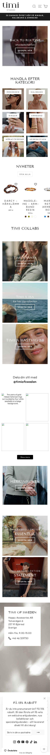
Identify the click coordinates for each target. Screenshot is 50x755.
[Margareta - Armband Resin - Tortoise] (48, 217)
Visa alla (25, 174)
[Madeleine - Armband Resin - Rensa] (35, 217)
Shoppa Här (25, 50)
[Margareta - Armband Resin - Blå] (45, 217)
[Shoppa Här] (25, 303)
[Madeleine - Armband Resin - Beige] (32, 217)
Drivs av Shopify (25, 753)
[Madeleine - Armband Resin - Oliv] (29, 217)
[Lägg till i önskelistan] (16, 184)
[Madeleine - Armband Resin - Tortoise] (26, 217)
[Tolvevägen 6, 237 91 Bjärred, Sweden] (25, 647)
